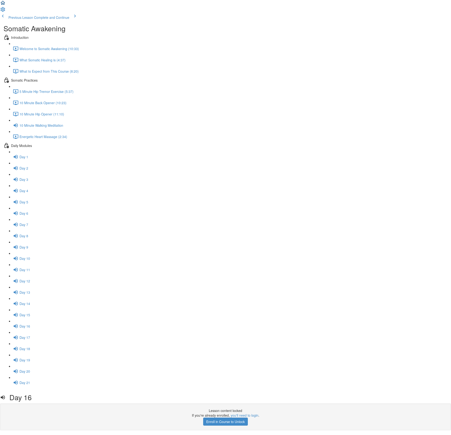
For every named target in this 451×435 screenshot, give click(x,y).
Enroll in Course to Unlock (225, 421)
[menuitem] (3, 10)
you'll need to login (244, 415)
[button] (3, 4)
